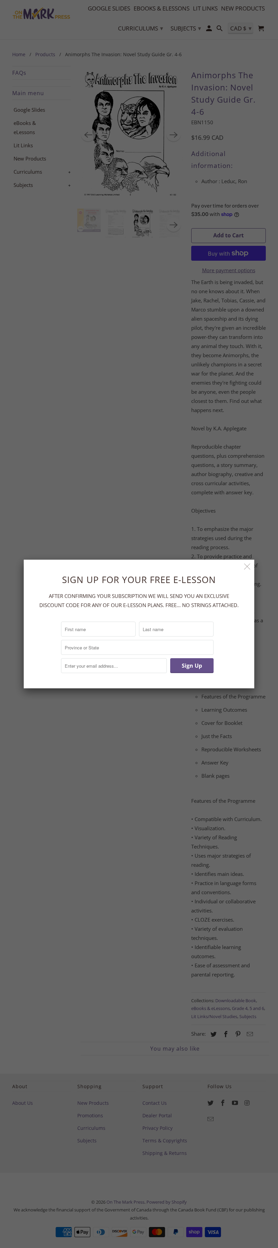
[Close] (247, 567)
